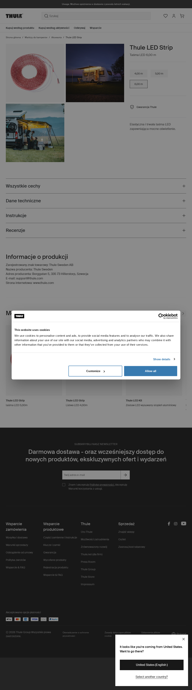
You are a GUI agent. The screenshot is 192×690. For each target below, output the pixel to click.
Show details (161, 359)
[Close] (183, 639)
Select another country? (152, 677)
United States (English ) (152, 665)
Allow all (150, 371)
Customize (93, 371)
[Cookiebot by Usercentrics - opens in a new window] (161, 316)
